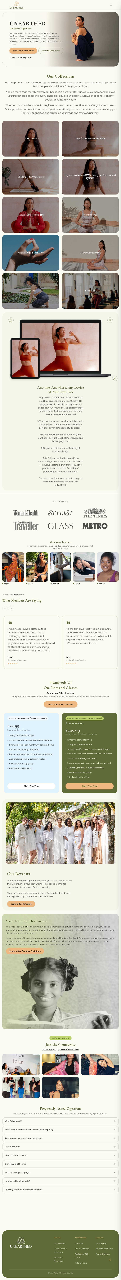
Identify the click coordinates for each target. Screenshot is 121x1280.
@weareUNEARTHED (68, 1049)
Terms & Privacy (103, 1254)
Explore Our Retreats (21, 904)
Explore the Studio (51, 50)
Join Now (79, 1243)
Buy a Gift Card (82, 1248)
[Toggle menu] (111, 4)
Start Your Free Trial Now (60, 704)
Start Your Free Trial (23, 50)
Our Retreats (59, 1243)
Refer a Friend (81, 1263)
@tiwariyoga (49, 1049)
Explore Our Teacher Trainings (25, 951)
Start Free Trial (31, 786)
